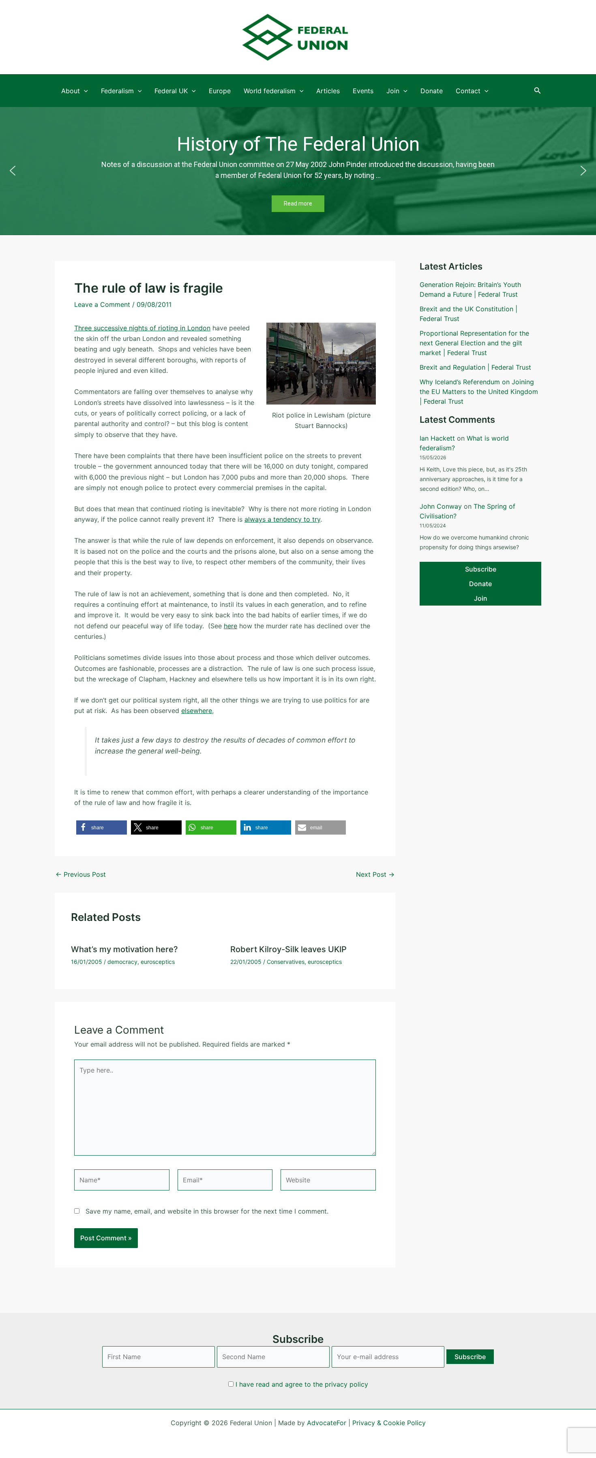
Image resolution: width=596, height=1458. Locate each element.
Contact (468, 91)
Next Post (375, 874)
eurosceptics (158, 961)
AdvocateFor (326, 1423)
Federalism (117, 91)
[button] (537, 91)
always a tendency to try (282, 519)
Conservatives (285, 961)
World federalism (270, 91)
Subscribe (480, 569)
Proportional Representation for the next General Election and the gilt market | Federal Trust (474, 343)
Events (363, 91)
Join (392, 91)
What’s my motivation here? (124, 949)
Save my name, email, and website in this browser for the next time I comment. (207, 1211)
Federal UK (171, 91)
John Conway (441, 506)
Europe (220, 91)
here (230, 626)
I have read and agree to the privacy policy (302, 1384)
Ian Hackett (437, 438)
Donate (431, 91)
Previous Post (81, 874)
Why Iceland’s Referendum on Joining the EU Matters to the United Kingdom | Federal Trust (479, 391)
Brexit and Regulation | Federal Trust (475, 367)
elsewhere (196, 711)
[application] (84, 91)
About (70, 91)
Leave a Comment (102, 304)
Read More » (75, 184)
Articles (328, 91)
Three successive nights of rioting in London (142, 328)
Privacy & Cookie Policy (389, 1423)
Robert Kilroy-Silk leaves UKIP (288, 949)
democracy (122, 961)
